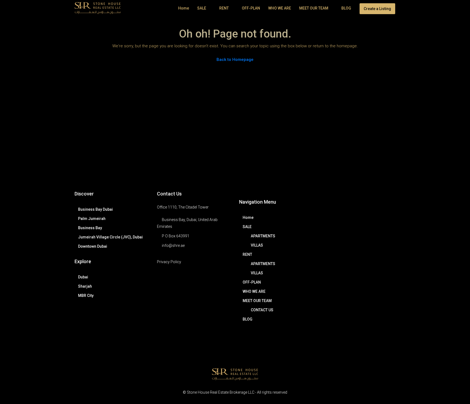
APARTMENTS (263, 236)
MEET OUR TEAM (313, 8)
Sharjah (85, 286)
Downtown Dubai (92, 246)
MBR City (86, 295)
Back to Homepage (235, 59)
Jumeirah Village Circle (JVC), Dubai (110, 237)
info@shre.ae (173, 245)
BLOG (346, 8)
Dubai (83, 277)
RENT (224, 8)
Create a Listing (377, 9)
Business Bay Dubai (95, 209)
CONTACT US (262, 310)
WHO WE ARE (279, 8)
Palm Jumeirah (92, 218)
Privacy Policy (169, 262)
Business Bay (90, 228)
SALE (201, 8)
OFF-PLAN (251, 8)
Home (183, 8)
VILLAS (257, 245)
